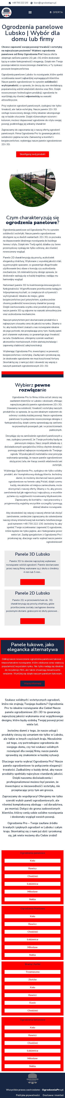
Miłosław (33, 891)
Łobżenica (32, 884)
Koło (32, 860)
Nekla (32, 899)
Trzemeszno (32, 972)
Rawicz (32, 868)
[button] (30, 12)
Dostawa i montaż (53, 1095)
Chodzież (33, 876)
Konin (32, 1003)
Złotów (32, 979)
